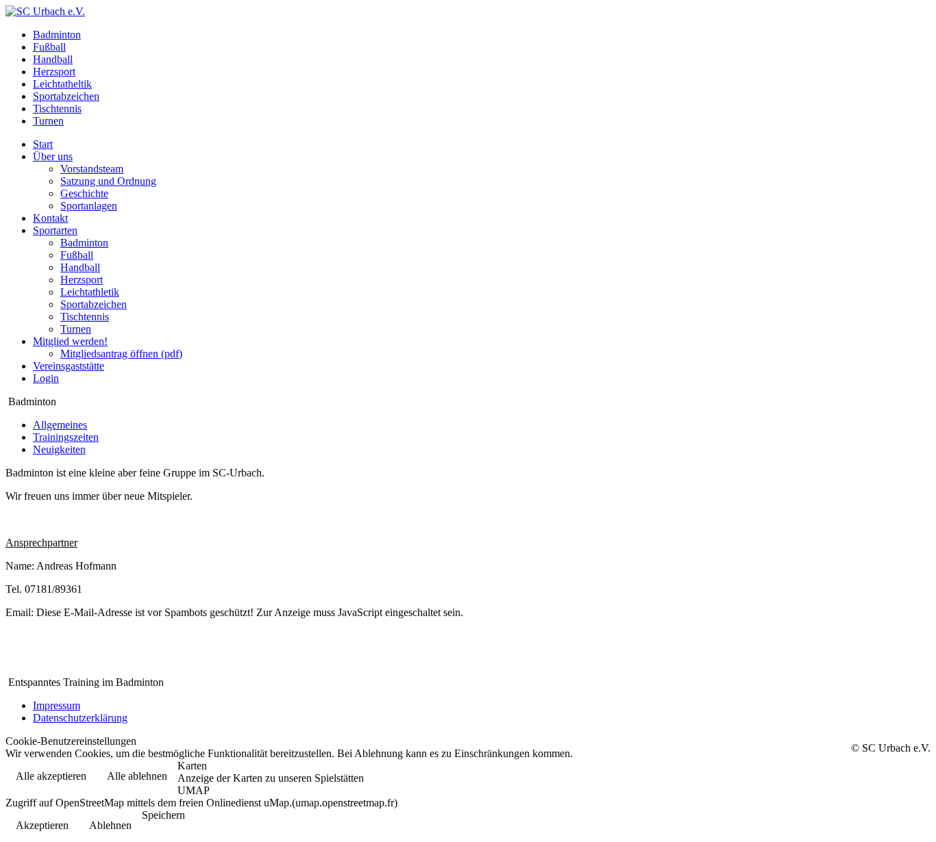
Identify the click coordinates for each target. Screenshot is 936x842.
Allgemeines (60, 425)
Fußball (76, 255)
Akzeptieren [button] (42, 825)
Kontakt (50, 218)
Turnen (75, 329)
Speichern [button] (163, 815)
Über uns (53, 156)
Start (43, 144)
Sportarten (55, 230)
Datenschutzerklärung (80, 718)
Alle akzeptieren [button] (51, 776)
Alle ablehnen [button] (137, 776)
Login (46, 378)
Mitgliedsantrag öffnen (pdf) (121, 353)
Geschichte (84, 193)
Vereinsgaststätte (68, 366)
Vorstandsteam (91, 169)
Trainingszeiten (66, 437)
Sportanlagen (88, 206)
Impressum (56, 705)
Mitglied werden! (70, 341)
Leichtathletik (89, 292)
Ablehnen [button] (110, 825)
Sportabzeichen (93, 304)
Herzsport (81, 279)
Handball (80, 267)
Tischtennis (84, 316)
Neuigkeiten (59, 449)
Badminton (84, 242)
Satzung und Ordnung (108, 181)
